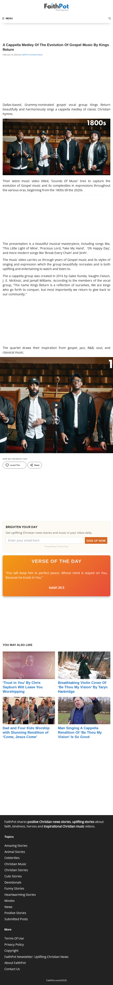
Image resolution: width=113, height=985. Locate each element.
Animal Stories (14, 852)
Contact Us (12, 969)
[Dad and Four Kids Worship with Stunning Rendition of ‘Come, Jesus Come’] (29, 722)
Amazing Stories (15, 846)
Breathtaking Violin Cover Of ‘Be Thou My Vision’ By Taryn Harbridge (83, 687)
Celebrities (12, 858)
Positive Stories (15, 913)
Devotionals (12, 882)
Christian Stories (16, 870)
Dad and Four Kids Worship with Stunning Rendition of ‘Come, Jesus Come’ (26, 732)
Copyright (11, 950)
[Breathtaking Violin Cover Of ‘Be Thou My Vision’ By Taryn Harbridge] (84, 676)
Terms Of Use (14, 938)
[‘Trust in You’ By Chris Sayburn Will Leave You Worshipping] (29, 676)
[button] (110, 18)
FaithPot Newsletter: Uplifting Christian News (36, 957)
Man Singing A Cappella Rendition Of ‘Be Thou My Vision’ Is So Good (80, 732)
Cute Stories (13, 876)
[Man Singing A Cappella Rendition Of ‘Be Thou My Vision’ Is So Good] (84, 722)
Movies (9, 901)
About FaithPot (15, 963)
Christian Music (36, 54)
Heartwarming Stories (20, 895)
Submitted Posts (16, 919)
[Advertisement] (56, 30)
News (8, 907)
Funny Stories (14, 888)
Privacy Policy (14, 944)
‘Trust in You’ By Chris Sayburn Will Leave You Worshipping (23, 687)
